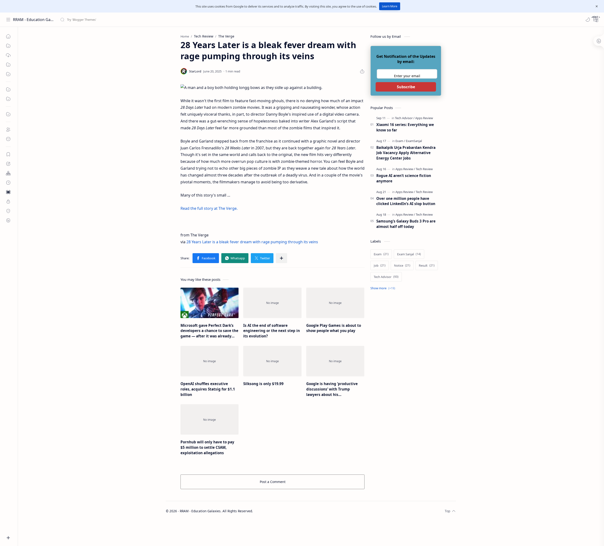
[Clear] (134, 20)
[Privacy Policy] (8, 201)
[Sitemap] (8, 173)
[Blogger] (8, 114)
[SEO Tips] (8, 74)
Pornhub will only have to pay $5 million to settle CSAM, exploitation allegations (207, 447)
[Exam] (400, 141)
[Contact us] (8, 139)
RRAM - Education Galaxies (33, 19)
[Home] (8, 36)
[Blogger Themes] (8, 55)
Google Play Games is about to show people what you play (333, 328)
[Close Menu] (596, 6)
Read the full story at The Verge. (209, 208)
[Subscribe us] (8, 154)
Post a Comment (272, 481)
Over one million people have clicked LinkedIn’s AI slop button (405, 201)
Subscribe (406, 86)
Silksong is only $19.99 (263, 383)
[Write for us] (8, 163)
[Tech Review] (424, 169)
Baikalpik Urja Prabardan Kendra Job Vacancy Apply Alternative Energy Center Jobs (406, 153)
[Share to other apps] (281, 258)
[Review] (8, 99)
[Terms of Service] (8, 220)
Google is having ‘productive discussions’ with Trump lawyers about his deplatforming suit (332, 389)
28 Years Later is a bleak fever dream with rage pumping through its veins (252, 241)
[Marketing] (8, 89)
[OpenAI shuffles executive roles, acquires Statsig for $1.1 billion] (209, 361)
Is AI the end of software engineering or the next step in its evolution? (271, 331)
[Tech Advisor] (405, 118)
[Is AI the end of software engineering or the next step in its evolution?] (272, 303)
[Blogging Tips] (8, 64)
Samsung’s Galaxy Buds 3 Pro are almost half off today (406, 224)
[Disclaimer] (8, 211)
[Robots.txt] (8, 192)
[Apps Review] (424, 118)
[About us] (8, 129)
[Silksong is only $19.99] (272, 361)
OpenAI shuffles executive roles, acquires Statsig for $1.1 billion (207, 389)
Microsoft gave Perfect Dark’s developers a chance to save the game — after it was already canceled (209, 331)
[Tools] (8, 45)
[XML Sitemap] (8, 182)
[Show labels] (383, 288)
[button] (587, 19)
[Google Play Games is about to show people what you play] (335, 303)
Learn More (389, 6)
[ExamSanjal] (414, 141)
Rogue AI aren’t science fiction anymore (403, 178)
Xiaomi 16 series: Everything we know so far (405, 127)
